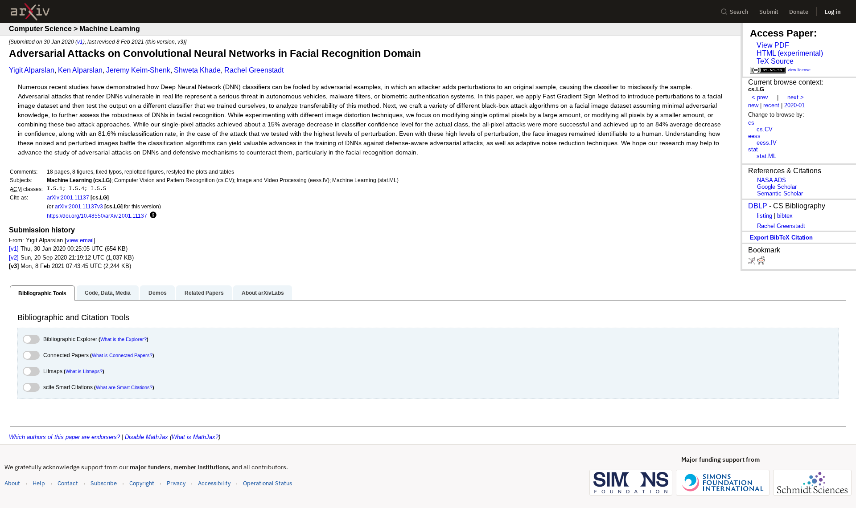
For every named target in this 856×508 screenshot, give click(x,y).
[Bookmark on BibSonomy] (752, 262)
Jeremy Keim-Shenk (138, 70)
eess (754, 136)
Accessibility (214, 483)
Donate (798, 12)
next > (795, 97)
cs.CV (765, 129)
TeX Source (775, 61)
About (12, 483)
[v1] (14, 248)
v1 (80, 42)
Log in (833, 12)
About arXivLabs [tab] (263, 293)
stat (753, 149)
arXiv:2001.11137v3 (79, 206)
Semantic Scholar (780, 193)
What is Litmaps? (84, 371)
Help (39, 483)
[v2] (14, 257)
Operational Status (267, 483)
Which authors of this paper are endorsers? (64, 437)
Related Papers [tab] (204, 293)
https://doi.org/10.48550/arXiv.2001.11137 (97, 216)
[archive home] (30, 11)
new (753, 105)
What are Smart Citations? (124, 387)
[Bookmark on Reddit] (761, 262)
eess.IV (767, 142)
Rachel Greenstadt (254, 70)
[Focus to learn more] (151, 215)
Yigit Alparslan (31, 70)
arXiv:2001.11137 (68, 197)
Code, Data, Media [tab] (108, 293)
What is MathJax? (195, 437)
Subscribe (104, 483)
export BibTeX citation (781, 237)
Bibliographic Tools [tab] (42, 293)
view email (80, 240)
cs (751, 122)
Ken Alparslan (80, 70)
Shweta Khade (197, 70)
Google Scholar (777, 186)
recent (771, 105)
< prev (760, 97)
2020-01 (794, 105)
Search (739, 12)
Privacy (176, 483)
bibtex (785, 215)
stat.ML (766, 156)
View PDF (773, 45)
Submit (768, 12)
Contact (68, 483)
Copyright (141, 483)
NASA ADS (771, 180)
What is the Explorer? (123, 339)
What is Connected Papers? (122, 355)
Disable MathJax (146, 437)
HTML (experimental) (790, 53)
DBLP (757, 206)
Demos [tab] (157, 293)
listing (764, 215)
